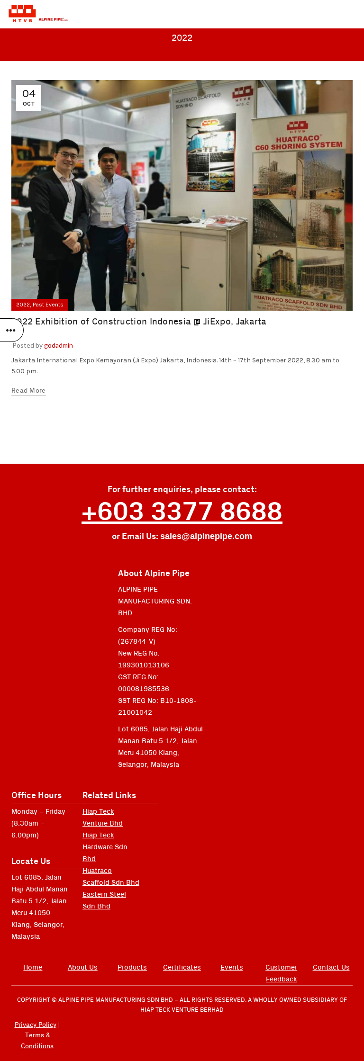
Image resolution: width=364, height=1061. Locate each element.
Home (32, 967)
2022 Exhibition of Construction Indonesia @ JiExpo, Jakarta (138, 322)
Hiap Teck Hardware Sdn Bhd (104, 847)
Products (132, 967)
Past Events (48, 304)
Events (231, 967)
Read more (28, 391)
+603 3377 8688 (182, 512)
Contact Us (331, 967)
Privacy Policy (35, 1025)
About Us (83, 967)
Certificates (182, 967)
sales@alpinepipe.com (206, 536)
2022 (23, 304)
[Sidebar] (12, 330)
